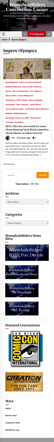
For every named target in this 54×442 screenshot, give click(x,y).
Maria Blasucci (42, 109)
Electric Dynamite (21, 91)
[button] (25, 34)
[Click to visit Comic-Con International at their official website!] (24, 349)
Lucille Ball (29, 109)
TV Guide (9, 122)
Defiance (38, 86)
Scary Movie (35, 118)
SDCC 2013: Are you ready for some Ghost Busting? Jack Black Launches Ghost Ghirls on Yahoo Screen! (27, 129)
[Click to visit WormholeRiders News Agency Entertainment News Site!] (21, 272)
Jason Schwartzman (14, 109)
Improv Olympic (36, 100)
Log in (8, 408)
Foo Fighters (36, 91)
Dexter (8, 91)
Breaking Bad (11, 82)
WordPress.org (12, 430)
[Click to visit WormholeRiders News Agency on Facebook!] (21, 290)
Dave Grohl (27, 86)
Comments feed (12, 422)
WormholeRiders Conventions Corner (27, 7)
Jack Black (10, 104)
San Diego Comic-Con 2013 (17, 118)
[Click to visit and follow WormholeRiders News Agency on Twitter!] (21, 308)
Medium (9, 113)
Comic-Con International (30, 82)
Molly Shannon (20, 113)
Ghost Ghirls (11, 95)
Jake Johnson (22, 104)
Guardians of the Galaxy (16, 100)
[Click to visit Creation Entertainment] (24, 381)
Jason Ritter (35, 104)
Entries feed (10, 415)
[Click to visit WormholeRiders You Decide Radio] (27, 252)
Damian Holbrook (13, 86)
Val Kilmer (19, 122)
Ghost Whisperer (25, 95)
